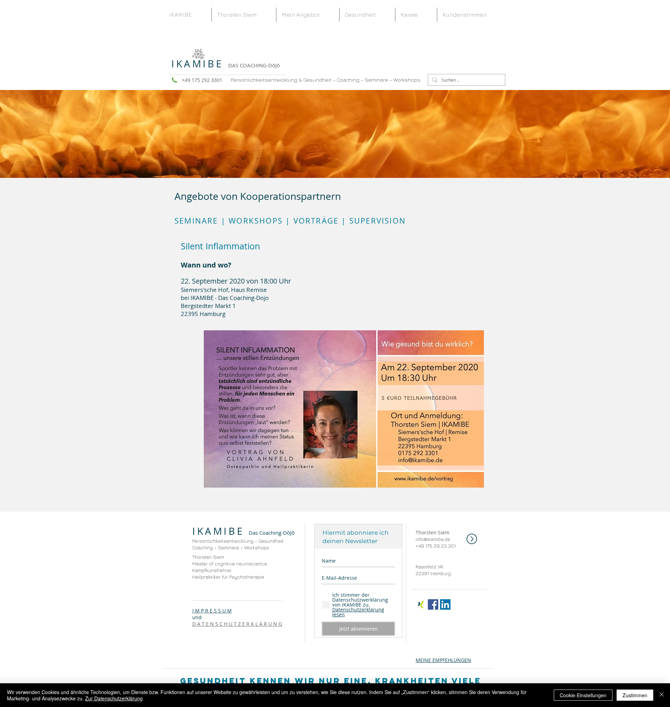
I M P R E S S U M (212, 610)
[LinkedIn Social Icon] (445, 604)
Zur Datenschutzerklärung (114, 698)
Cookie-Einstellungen (583, 695)
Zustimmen (635, 695)
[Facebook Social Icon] (433, 604)
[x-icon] (421, 604)
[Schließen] (661, 695)
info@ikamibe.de (433, 539)
